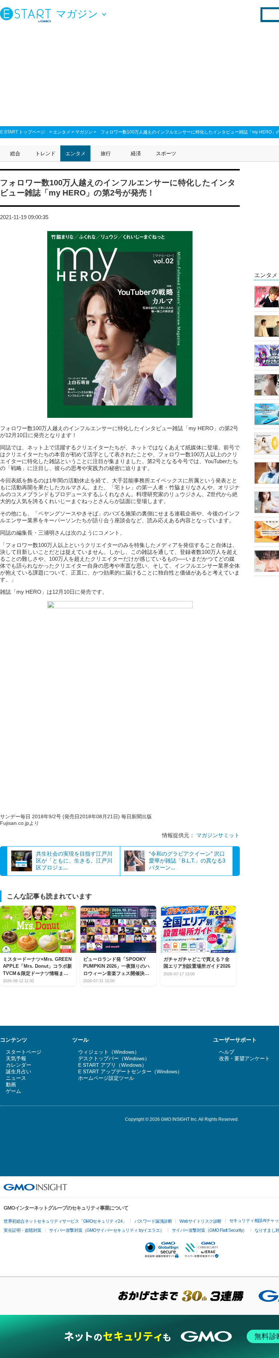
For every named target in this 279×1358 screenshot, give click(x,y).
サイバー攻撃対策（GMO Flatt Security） (209, 1230)
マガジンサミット (218, 835)
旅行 (106, 153)
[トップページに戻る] (27, 14)
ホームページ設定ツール (106, 1078)
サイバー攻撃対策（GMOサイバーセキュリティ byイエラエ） (106, 1230)
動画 (11, 1084)
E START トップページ (22, 132)
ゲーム (13, 1091)
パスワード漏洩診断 (153, 1221)
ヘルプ (226, 1052)
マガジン (84, 132)
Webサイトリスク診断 (200, 1221)
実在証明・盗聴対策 (22, 1230)
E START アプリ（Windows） (112, 1065)
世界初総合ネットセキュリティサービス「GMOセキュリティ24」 (65, 1221)
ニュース (16, 1078)
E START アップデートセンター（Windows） (130, 1071)
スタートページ (23, 1052)
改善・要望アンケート (244, 1058)
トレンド (45, 153)
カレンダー (18, 1065)
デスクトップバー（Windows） (114, 1058)
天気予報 (16, 1058)
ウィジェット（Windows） (109, 1052)
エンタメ (61, 132)
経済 (136, 153)
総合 (15, 153)
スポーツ (166, 153)
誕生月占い (18, 1071)
